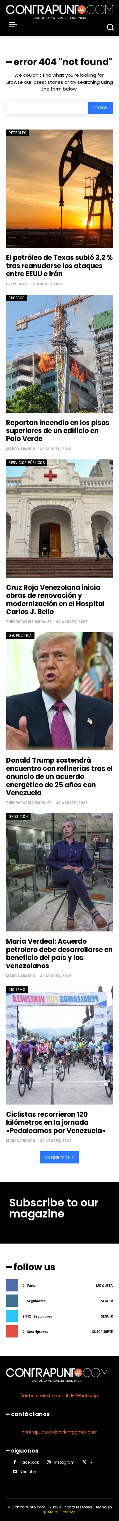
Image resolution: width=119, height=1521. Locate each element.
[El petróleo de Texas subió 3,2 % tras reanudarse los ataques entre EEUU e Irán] (59, 189)
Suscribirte (102, 1331)
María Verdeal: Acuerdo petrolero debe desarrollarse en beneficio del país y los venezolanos (59, 953)
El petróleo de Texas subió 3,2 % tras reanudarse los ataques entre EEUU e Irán (59, 266)
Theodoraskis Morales (29, 621)
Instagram (64, 1462)
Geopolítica (20, 635)
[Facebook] (15, 1462)
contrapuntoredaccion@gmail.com (60, 1432)
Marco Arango (20, 449)
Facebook (29, 1462)
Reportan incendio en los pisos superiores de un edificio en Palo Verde (57, 431)
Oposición (18, 816)
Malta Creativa (62, 1512)
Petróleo (18, 132)
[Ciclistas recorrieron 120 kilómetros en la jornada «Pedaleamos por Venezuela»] (59, 1045)
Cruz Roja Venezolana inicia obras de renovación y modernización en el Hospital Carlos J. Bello (55, 600)
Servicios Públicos (27, 462)
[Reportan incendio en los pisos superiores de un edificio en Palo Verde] (59, 354)
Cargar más (57, 1157)
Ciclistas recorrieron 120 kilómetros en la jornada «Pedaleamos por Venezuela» (56, 1123)
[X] (84, 1462)
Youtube (28, 1471)
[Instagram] (48, 1462)
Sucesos (17, 298)
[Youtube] (15, 1472)
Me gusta (104, 1285)
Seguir (107, 1300)
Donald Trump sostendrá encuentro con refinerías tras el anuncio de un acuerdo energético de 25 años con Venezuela (59, 777)
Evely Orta (16, 284)
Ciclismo (17, 989)
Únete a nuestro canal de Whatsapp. (59, 1395)
